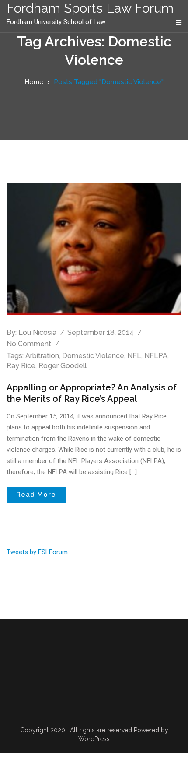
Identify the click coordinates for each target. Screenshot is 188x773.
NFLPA (155, 355)
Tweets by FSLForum (37, 552)
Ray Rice (21, 366)
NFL (134, 355)
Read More (36, 495)
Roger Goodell (62, 366)
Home (34, 82)
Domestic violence (93, 355)
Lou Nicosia (37, 332)
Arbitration (42, 355)
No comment (29, 344)
